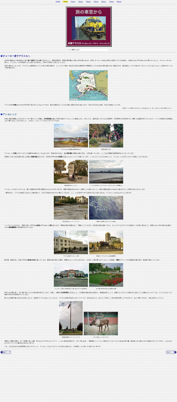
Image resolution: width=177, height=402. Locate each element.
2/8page (73, 1)
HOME (58, 1)
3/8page (80, 1)
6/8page (103, 1)
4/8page (88, 1)
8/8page (119, 1)
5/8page (96, 1)
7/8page (111, 1)
